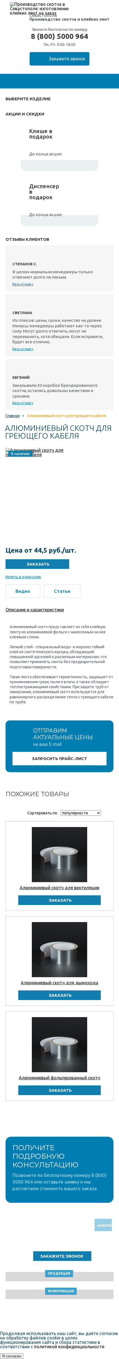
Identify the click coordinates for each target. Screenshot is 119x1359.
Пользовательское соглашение (59, 1316)
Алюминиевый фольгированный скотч (59, 1077)
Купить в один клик (23, 577)
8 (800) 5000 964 (59, 36)
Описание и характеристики (35, 609)
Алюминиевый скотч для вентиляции (59, 887)
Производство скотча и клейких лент (69, 19)
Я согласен (11, 1356)
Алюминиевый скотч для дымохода (59, 982)
